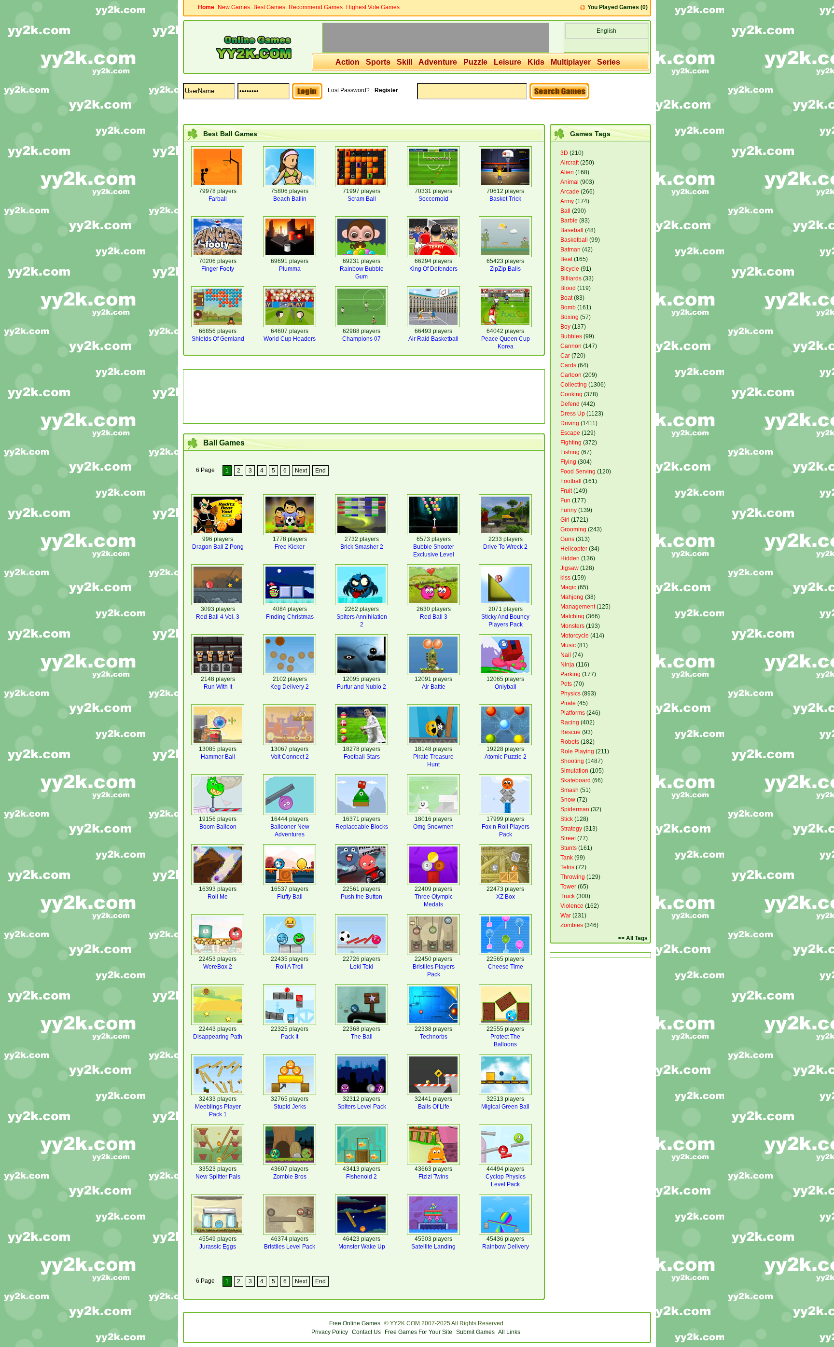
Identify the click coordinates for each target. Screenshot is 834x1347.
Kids (536, 62)
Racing (569, 722)
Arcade (569, 191)
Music (568, 645)
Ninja (567, 664)
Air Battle (433, 686)
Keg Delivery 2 (289, 686)
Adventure (437, 62)
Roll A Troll (290, 966)
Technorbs (433, 1036)
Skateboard (575, 780)
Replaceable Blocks (361, 826)
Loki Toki (361, 966)
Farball (217, 198)
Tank (566, 857)
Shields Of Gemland (218, 338)
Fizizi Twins (433, 1176)
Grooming (573, 529)
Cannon (571, 346)
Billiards (571, 278)
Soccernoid (433, 198)
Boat (566, 297)
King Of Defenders (433, 268)
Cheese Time (505, 966)
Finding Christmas (290, 616)
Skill (404, 62)
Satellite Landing (433, 1246)
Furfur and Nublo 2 (361, 686)
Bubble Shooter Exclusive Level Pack (433, 554)
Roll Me (218, 896)
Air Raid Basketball (433, 338)
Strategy (571, 828)
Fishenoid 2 (361, 1176)
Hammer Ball (218, 756)
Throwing (572, 877)
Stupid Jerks (290, 1106)
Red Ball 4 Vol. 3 (217, 616)
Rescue (570, 732)
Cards (568, 365)
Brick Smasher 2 (361, 546)
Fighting (571, 442)
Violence (572, 906)
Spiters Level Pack (361, 1106)
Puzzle (475, 62)
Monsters (572, 626)
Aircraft (569, 162)
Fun (565, 500)
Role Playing (577, 751)
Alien (567, 172)
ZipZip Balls (505, 268)
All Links (509, 1332)
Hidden (570, 558)
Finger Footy (217, 268)
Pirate (568, 703)
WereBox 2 (217, 966)
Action (347, 62)
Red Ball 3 (433, 616)
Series (608, 62)
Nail (565, 655)
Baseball (572, 230)
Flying (568, 461)
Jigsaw (569, 568)
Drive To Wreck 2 (505, 546)
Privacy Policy (329, 1332)
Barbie (569, 220)
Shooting (572, 761)
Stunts (568, 848)
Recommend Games (316, 7)
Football (571, 481)
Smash (569, 790)
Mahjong (572, 597)
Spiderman (574, 809)
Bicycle (569, 268)
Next (301, 470)
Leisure (507, 62)
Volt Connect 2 (290, 756)
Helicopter (573, 548)
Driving (569, 423)
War (565, 915)
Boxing (569, 317)
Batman (570, 249)
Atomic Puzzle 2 (506, 756)
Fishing (570, 452)
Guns (567, 539)
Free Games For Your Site (418, 1332)
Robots (569, 741)
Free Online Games (354, 1323)
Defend (570, 404)
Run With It (218, 686)
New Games (234, 7)
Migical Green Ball (505, 1106)
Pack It (289, 1036)
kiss (565, 577)
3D (564, 153)
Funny (568, 510)
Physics (570, 693)
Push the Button (361, 896)
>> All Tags (633, 938)
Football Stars (362, 756)
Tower (568, 886)
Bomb (568, 307)
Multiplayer (571, 62)
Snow (567, 799)
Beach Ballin (289, 198)
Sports (378, 62)
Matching (572, 616)
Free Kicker (290, 546)
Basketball (574, 239)
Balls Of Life (433, 1106)
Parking (570, 674)
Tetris (567, 867)
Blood (568, 288)
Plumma (290, 268)
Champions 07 (361, 338)
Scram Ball (362, 198)
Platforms (572, 712)
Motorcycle (574, 635)
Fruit (566, 490)
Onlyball (505, 686)
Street (568, 838)
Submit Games (475, 1332)
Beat (566, 259)
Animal (569, 182)
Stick (566, 819)
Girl (565, 519)
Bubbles (571, 336)
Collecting (573, 384)
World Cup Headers (290, 338)
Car (565, 355)
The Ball (362, 1036)
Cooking (571, 394)
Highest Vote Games (373, 7)
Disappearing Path (217, 1036)
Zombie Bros (289, 1176)
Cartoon (571, 375)
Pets (566, 683)
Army (567, 201)
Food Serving (578, 471)
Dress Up (572, 413)
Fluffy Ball (290, 896)
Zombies (571, 925)
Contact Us (366, 1332)
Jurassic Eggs (217, 1246)
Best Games (269, 7)
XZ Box (505, 896)
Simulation (574, 770)
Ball (565, 211)
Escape (570, 433)
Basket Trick (505, 198)
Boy (565, 326)
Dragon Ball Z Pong (218, 546)
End (320, 470)
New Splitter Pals (217, 1176)
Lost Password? (349, 90)
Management (577, 606)
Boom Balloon (217, 826)
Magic (568, 587)
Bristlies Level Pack (289, 1246)
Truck (567, 896)
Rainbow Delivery (505, 1246)
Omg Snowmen (433, 826)
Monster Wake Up (361, 1246)
